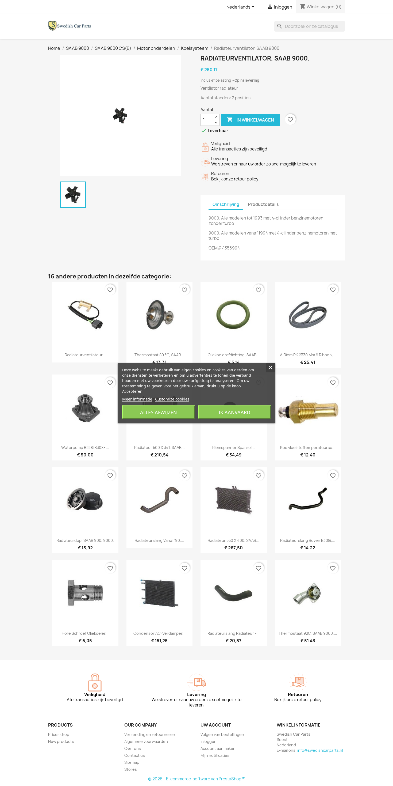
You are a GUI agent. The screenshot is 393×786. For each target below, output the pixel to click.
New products (61, 741)
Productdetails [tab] (263, 204)
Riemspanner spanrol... (233, 447)
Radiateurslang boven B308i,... (307, 540)
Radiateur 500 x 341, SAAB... (159, 447)
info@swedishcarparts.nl (320, 750)
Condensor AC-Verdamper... (159, 633)
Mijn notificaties (215, 755)
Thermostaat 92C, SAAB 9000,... (308, 633)
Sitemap (131, 762)
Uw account (216, 725)
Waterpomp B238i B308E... (85, 447)
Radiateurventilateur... (85, 354)
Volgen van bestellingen (222, 734)
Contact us (134, 755)
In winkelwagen (250, 119)
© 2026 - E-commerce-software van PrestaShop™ (196, 779)
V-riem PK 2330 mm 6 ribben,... (308, 354)
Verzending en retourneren (149, 734)
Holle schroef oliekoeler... (85, 633)
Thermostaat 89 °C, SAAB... (159, 354)
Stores (130, 769)
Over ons (132, 748)
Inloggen (209, 741)
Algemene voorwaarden (146, 741)
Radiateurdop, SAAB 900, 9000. (85, 540)
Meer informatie (137, 399)
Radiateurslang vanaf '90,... (159, 540)
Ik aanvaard (234, 412)
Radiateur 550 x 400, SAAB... (233, 540)
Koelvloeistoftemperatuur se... (308, 447)
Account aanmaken (218, 748)
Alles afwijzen (158, 412)
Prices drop (58, 734)
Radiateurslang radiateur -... (233, 633)
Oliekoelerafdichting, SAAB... (234, 354)
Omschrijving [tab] (226, 204)
